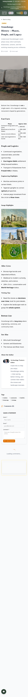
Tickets (18, 13)
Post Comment (10, 441)
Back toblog (6, 19)
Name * (5, 417)
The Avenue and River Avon (13, 347)
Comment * (6, 429)
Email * (5, 423)
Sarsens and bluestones (12, 343)
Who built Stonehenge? (12, 340)
